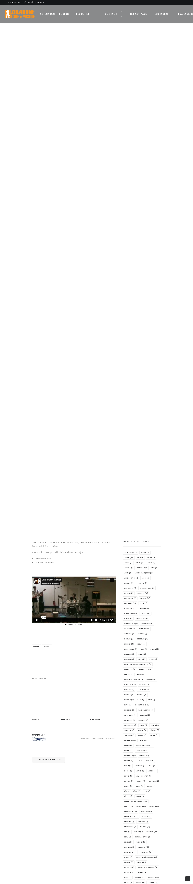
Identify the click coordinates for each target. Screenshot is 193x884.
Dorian (128, 639)
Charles (144, 608)
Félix (140, 674)
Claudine (129, 629)
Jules (143, 725)
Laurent (141, 750)
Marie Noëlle (131, 816)
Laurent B (130, 756)
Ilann (151, 700)
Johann (145, 715)
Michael (152, 832)
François (129, 669)
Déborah (142, 639)
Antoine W (130, 588)
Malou (128, 806)
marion (146, 816)
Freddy (128, 674)
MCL (127, 832)
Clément (129, 634)
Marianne (146, 811)
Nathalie (129, 847)
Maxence (143, 822)
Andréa (128, 568)
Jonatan (129, 720)
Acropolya (130, 552)
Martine (129, 822)
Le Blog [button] (64, 13)
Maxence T (130, 827)
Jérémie (154, 730)
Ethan (154, 649)
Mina (127, 837)
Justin (142, 730)
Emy (144, 649)
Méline (128, 842)
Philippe (139, 877)
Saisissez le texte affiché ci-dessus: (97, 738)
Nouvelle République (146, 857)
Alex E (151, 558)
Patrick (129, 872)
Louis (128, 776)
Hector (129, 690)
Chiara (145, 613)
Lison (128, 771)
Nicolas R (145, 852)
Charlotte (130, 613)
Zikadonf (133, 281)
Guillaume (130, 684)
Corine (142, 634)
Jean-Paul (130, 715)
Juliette (129, 730)
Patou (141, 862)
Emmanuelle (130, 649)
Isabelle (129, 710)
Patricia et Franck (148, 867)
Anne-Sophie (131, 578)
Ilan (140, 700)
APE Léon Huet (147, 588)
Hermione (143, 690)
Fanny (142, 654)
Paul (127, 877)
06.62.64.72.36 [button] (138, 13)
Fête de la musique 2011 (88, 281)
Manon (141, 806)
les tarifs (161, 13)
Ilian (127, 705)
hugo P (129, 700)
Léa (127, 791)
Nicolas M (130, 852)
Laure (128, 750)
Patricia (129, 867)
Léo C (128, 796)
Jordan (143, 720)
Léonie (140, 796)
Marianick (130, 811)
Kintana (145, 740)
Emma (141, 644)
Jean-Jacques (145, 710)
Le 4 (140, 761)
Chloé (128, 618)
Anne (128, 573)
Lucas (128, 786)
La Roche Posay (144, 745)
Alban (128, 558)
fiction (129, 659)
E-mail (65, 719)
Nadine (140, 842)
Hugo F (129, 695)
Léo (147, 791)
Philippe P (153, 877)
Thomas (46, 646)
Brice (143, 603)
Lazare (128, 761)
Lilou (127, 766)
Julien (155, 725)
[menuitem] (47, 14)
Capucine (129, 608)
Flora (141, 659)
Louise (141, 781)
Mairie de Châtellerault (135, 801)
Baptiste (142, 593)
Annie (145, 578)
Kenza (142, 735)
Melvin (138, 832)
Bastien (145, 598)
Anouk (128, 583)
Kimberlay (130, 740)
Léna (136, 791)
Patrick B (143, 872)
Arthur (128, 593)
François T (145, 669)
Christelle (142, 618)
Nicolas (143, 847)
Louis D (128, 781)
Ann (154, 568)
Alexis (128, 563)
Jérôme (129, 735)
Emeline (129, 644)
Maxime (36, 646)
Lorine (152, 771)
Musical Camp (142, 837)
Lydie (139, 786)
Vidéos (117, 281)
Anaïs (151, 563)
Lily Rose (140, 766)
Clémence (143, 629)
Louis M (154, 781)
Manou (154, 806)
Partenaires (47, 13)
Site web (95, 719)
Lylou (151, 786)
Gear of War (107, 281)
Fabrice (129, 654)
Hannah (144, 684)
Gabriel (151, 679)
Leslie (149, 761)
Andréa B (142, 568)
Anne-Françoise (144, 573)
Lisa (152, 766)
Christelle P (131, 624)
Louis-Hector (143, 776)
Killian (154, 735)
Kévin (128, 745)
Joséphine (130, 725)
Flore (153, 659)
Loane (140, 771)
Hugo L (141, 695)
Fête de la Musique (133, 679)
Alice (140, 563)
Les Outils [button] (83, 13)
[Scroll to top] (187, 878)
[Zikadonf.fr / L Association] (20, 14)
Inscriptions (142, 705)
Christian (146, 624)
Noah (128, 857)
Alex (140, 558)
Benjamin (130, 603)
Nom (35, 719)
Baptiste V (130, 598)
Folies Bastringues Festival (137, 664)
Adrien (145, 552)
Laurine (144, 756)
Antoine (142, 583)
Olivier (128, 862)
